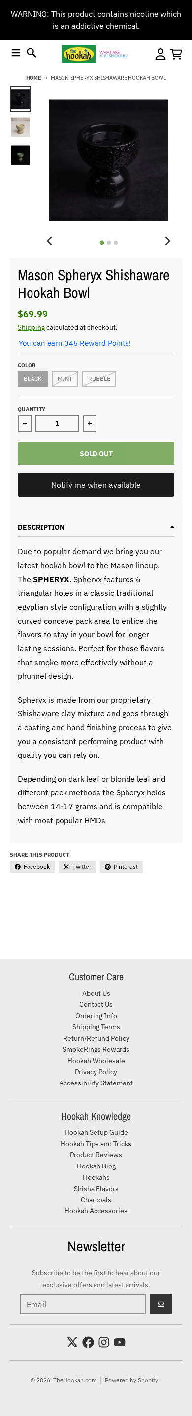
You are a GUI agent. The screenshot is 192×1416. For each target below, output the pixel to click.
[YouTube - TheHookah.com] (120, 1342)
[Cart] (176, 54)
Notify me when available (96, 485)
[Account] (160, 54)
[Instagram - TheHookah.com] (104, 1342)
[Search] (31, 53)
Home (33, 77)
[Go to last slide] (50, 241)
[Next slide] (167, 241)
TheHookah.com (74, 1380)
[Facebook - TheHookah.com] (88, 1342)
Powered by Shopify (131, 1380)
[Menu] (16, 53)
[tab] (101, 242)
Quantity (31, 409)
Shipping (31, 327)
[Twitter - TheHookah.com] (72, 1342)
